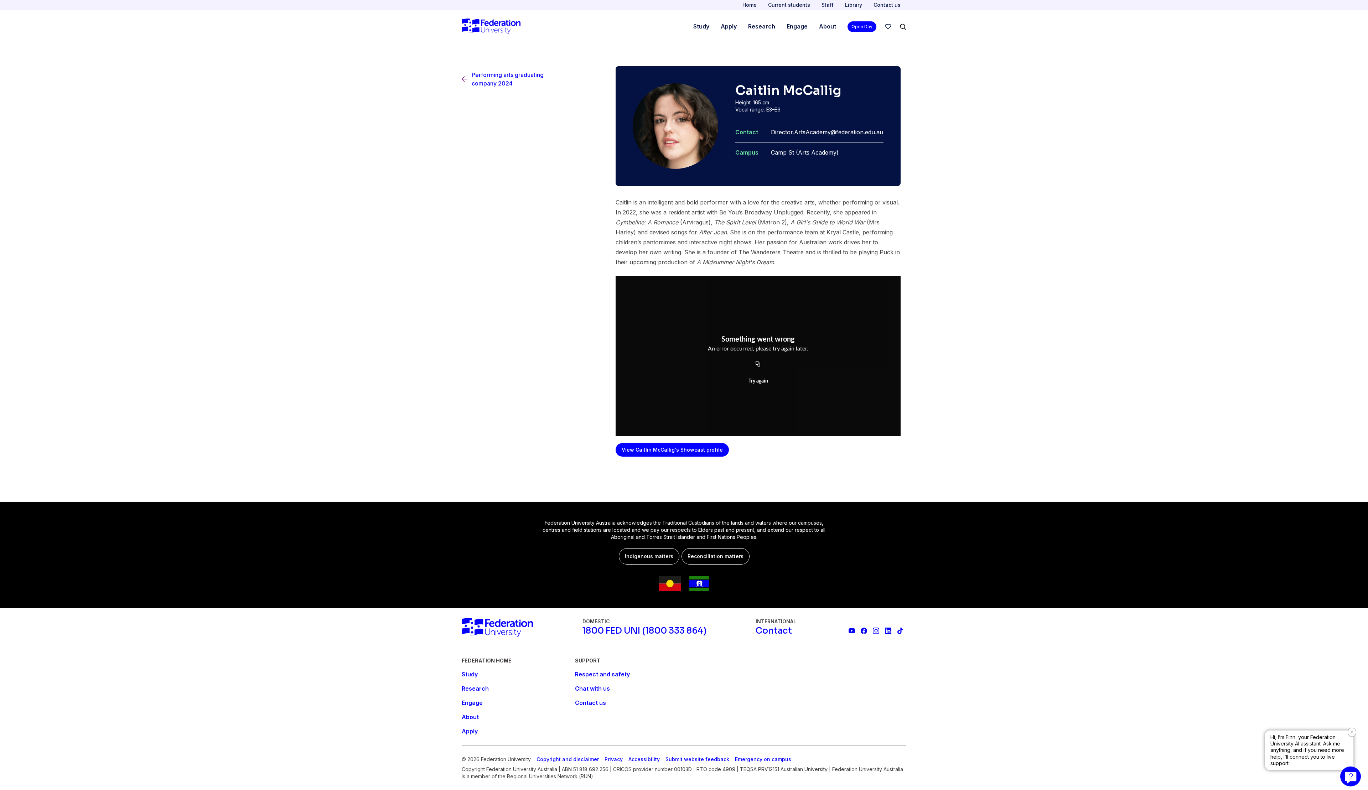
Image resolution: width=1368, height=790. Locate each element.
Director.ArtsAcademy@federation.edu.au (827, 132)
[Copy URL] (758, 364)
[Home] (491, 27)
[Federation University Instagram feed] (876, 631)
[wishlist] (888, 27)
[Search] (903, 27)
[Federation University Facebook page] (864, 631)
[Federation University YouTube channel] (852, 631)
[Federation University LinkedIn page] (888, 631)
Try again (758, 381)
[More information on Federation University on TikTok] (900, 631)
